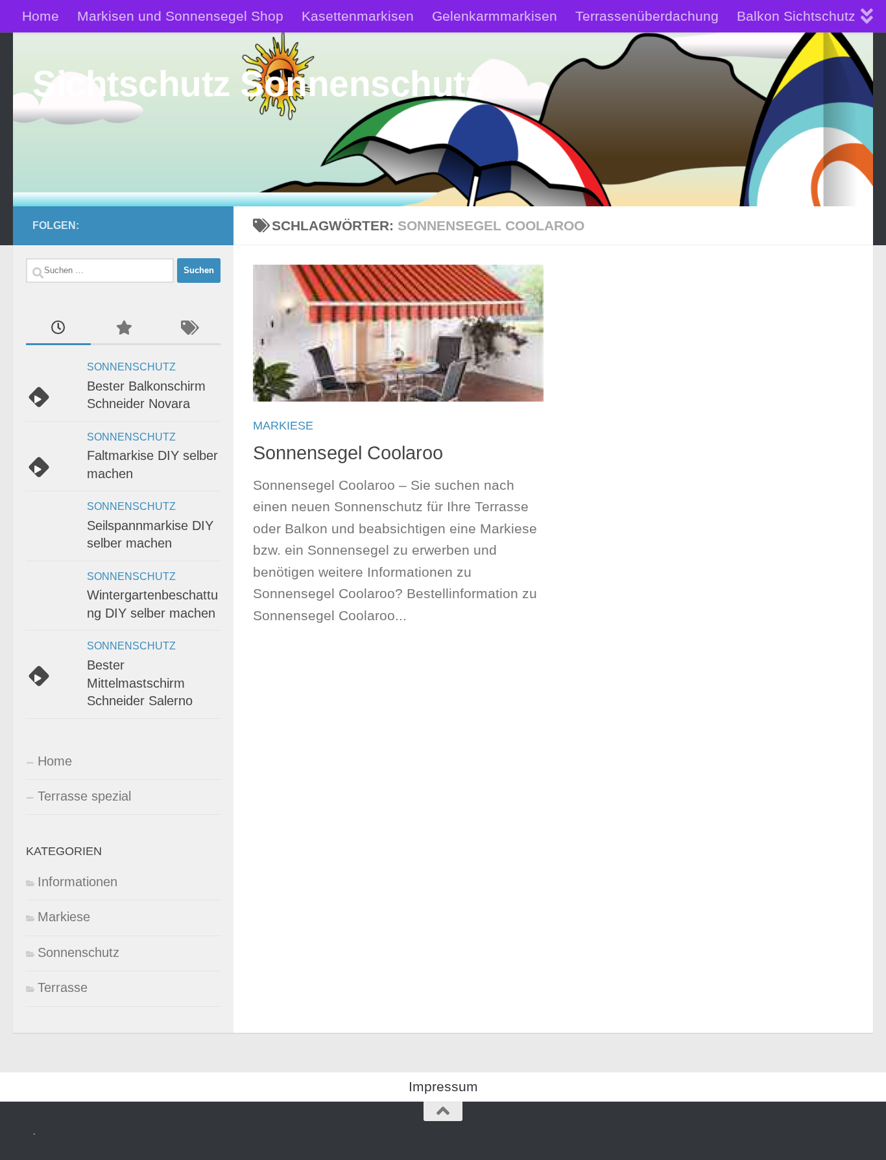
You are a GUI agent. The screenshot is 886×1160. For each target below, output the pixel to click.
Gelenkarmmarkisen (494, 15)
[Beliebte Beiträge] (123, 329)
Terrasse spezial (84, 796)
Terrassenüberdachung (647, 15)
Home (40, 15)
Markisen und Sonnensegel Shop (180, 15)
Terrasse (63, 987)
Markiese (283, 425)
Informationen (77, 882)
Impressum (443, 1086)
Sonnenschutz (131, 366)
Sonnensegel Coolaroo (348, 452)
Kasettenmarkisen (358, 15)
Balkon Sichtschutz (796, 15)
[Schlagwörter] (188, 329)
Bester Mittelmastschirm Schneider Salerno (140, 683)
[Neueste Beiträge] (58, 329)
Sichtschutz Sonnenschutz (257, 84)
